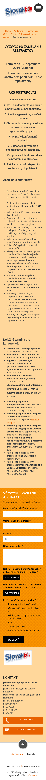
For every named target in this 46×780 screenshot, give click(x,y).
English (31, 753)
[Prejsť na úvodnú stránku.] (18, 13)
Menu (38, 7)
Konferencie (19, 31)
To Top (23, 744)
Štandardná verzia (30, 766)
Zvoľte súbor (12, 577)
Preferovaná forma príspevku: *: (20, 600)
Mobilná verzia (13, 766)
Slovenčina (17, 753)
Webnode (32, 775)
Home (8, 31)
